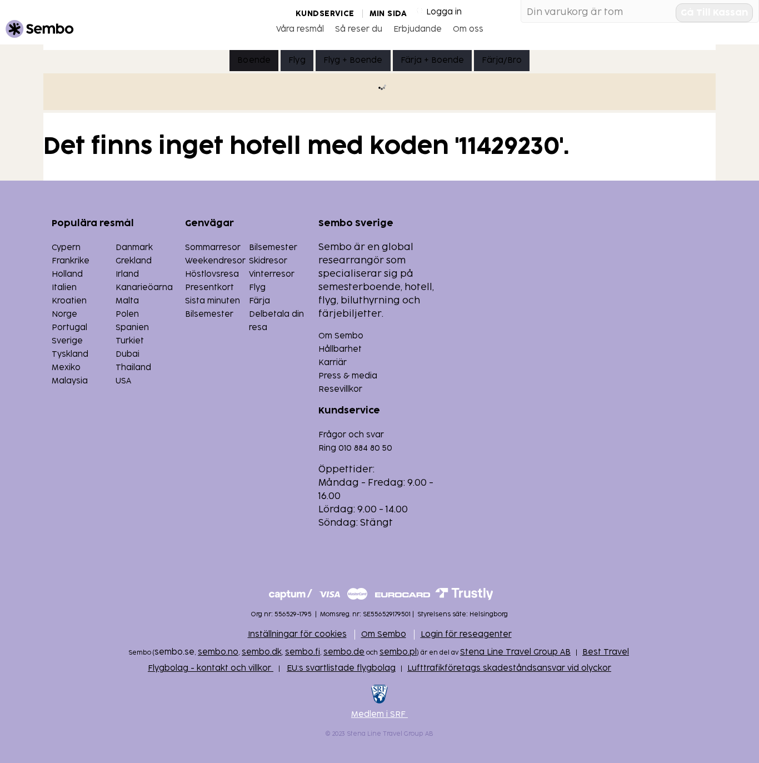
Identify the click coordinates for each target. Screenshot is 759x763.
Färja (259, 301)
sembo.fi (302, 652)
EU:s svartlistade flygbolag (341, 668)
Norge (64, 314)
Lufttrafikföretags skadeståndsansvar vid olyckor (509, 668)
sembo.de (343, 652)
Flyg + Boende (353, 60)
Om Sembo (340, 336)
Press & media (347, 376)
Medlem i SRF (379, 714)
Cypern (66, 247)
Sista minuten (212, 301)
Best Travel (605, 652)
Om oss (468, 29)
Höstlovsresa (212, 274)
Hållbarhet (340, 349)
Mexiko (66, 367)
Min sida (388, 13)
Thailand (133, 367)
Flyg (297, 60)
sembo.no (218, 652)
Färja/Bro (501, 60)
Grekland (134, 261)
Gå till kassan (714, 12)
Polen (127, 314)
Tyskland (70, 354)
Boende (254, 60)
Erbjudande (417, 29)
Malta (127, 301)
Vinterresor (271, 274)
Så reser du (358, 29)
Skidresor (268, 261)
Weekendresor (215, 261)
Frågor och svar (351, 434)
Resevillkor (340, 389)
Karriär (332, 362)
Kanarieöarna (144, 287)
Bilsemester (273, 247)
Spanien (132, 327)
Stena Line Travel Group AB (515, 652)
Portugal (69, 327)
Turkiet (130, 341)
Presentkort (209, 287)
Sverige (67, 341)
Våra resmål (300, 29)
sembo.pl (398, 652)
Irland (127, 274)
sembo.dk (262, 652)
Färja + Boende (433, 60)
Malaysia (70, 381)
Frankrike (70, 261)
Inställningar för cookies (297, 634)
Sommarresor (213, 247)
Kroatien (69, 301)
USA (123, 381)
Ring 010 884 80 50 (355, 448)
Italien (64, 287)
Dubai (127, 354)
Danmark (134, 247)
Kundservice (325, 13)
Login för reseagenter (466, 634)
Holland (67, 274)
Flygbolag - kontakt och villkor (210, 668)
